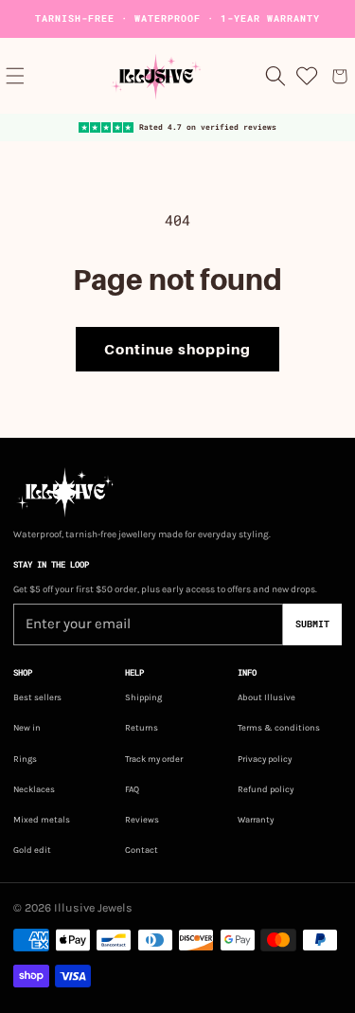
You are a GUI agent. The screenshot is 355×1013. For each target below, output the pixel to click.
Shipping (143, 697)
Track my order (154, 758)
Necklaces (34, 789)
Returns (141, 727)
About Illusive (266, 697)
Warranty (256, 819)
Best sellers (37, 697)
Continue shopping (177, 349)
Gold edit (32, 849)
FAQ (132, 789)
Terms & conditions (279, 727)
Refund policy (265, 789)
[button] (15, 75)
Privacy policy (265, 758)
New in (27, 727)
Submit (312, 624)
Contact (141, 849)
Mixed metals (41, 819)
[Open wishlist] (308, 75)
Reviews (142, 819)
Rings (25, 758)
